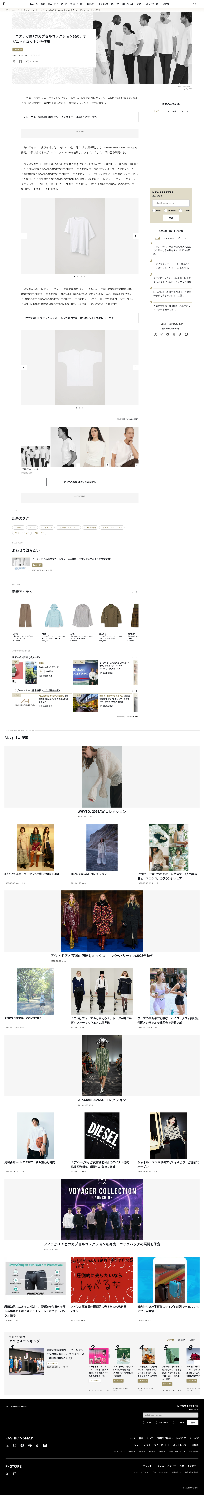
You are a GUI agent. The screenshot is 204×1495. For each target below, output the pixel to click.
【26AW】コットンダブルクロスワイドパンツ (24, 637)
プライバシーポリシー (176, 1452)
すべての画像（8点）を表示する (80, 482)
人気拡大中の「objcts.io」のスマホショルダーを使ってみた (172, 308)
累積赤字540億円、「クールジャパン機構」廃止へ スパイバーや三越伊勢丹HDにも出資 (65, 1354)
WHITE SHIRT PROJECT (118, 147)
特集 (43, 4)
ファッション (29, 10)
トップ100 (103, 4)
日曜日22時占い (164, 1438)
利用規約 (161, 1452)
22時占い (91, 4)
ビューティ (53, 4)
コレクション (128, 4)
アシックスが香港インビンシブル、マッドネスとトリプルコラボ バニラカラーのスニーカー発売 (172, 1372)
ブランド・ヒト (77, 4)
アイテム (159, 1466)
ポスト (140, 4)
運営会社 (151, 1452)
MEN (158, 211)
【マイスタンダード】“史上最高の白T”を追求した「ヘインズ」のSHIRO (171, 266)
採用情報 (132, 1452)
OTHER (186, 211)
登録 (171, 218)
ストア (64, 4)
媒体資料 (141, 1452)
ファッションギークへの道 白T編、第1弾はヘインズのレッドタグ (77, 318)
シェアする (33, 61)
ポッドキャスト (153, 4)
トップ (5, 10)
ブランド (147, 1466)
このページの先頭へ (18, 1406)
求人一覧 (34, 657)
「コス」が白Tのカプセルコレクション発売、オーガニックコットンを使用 (69, 10)
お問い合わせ (193, 1452)
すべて (156, 111)
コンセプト (192, 1466)
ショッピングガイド (141, 1472)
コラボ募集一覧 (51, 690)
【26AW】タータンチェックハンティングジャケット (110, 637)
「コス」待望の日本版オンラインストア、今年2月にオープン (62, 117)
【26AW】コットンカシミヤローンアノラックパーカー (53, 637)
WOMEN (172, 211)
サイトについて (119, 1452)
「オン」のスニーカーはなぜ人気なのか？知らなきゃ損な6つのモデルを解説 (172, 250)
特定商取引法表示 (191, 1472)
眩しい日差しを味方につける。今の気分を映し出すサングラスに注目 (172, 294)
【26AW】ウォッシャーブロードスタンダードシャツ (81, 637)
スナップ (115, 4)
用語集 (166, 4)
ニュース (34, 4)
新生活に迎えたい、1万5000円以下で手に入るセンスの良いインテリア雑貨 (172, 280)
